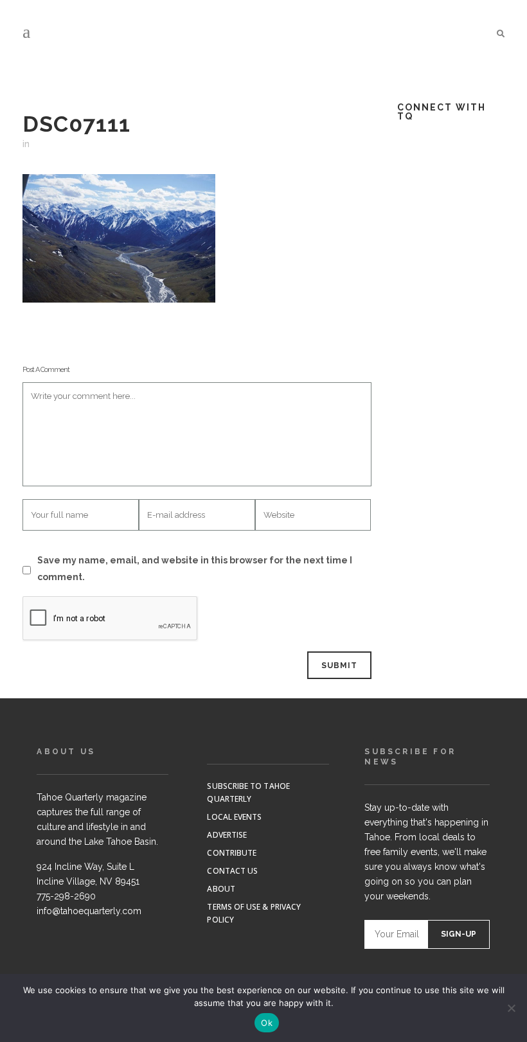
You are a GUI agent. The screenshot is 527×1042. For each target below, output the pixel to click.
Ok (266, 1023)
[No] (511, 1008)
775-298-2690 (66, 896)
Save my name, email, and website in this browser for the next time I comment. (194, 568)
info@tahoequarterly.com (89, 911)
